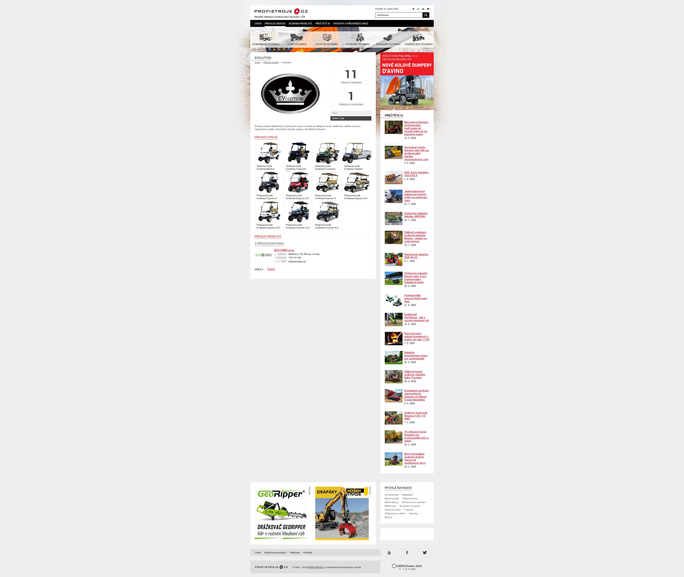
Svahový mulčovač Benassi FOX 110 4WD (416, 415)
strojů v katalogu (351, 75)
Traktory (408, 509)
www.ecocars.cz (297, 261)
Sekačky (413, 513)
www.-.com (338, 118)
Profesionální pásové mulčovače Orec (415, 298)
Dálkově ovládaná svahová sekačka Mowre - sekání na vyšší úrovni (415, 236)
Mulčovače (390, 506)
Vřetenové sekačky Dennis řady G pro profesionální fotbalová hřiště (416, 277)
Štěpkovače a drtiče (395, 513)
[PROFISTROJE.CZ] (271, 567)
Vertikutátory (392, 494)
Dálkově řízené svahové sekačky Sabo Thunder (414, 374)
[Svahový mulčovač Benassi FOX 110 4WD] (394, 418)
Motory (388, 517)
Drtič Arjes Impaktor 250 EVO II (416, 173)
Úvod (258, 23)
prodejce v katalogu (351, 97)
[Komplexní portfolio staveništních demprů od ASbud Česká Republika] (394, 395)
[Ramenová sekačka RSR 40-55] (394, 259)
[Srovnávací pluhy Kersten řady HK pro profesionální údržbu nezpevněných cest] (394, 152)
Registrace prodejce (275, 552)
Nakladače (407, 494)
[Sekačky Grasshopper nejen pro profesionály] (394, 357)
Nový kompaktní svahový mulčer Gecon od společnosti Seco (415, 458)
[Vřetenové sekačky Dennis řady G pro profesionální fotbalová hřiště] (394, 278)
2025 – (410, 567)
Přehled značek (275, 23)
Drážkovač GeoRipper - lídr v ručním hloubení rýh (416, 317)
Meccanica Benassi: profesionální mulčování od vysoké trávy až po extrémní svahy (416, 128)
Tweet (271, 269)
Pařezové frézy (393, 509)
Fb (407, 552)
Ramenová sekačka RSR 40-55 (416, 255)
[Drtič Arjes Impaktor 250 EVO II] (394, 177)
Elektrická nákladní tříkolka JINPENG (416, 214)
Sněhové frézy (409, 498)
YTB (390, 552)
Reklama (295, 552)
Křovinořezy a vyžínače (414, 502)
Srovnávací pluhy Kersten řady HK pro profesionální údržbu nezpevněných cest (416, 153)
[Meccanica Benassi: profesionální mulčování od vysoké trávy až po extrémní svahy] (394, 127)
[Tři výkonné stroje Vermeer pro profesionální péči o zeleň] (394, 437)
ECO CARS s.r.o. (284, 250)
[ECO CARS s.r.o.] (264, 255)
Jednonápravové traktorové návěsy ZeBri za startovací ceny (415, 195)
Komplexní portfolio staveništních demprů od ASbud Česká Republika (416, 395)
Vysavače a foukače (410, 506)
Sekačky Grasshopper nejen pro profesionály (416, 355)
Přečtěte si (322, 23)
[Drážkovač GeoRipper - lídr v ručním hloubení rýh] (394, 319)
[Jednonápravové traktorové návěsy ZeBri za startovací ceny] (394, 196)
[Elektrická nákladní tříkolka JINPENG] (394, 218)
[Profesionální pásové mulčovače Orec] (394, 300)
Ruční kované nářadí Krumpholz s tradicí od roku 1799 (416, 336)
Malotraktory (391, 502)
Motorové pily (392, 498)
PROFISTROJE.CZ (281, 11)
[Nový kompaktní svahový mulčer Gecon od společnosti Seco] (394, 459)
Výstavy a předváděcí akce (350, 23)
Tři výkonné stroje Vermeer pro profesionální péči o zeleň (416, 436)
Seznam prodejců (300, 23)
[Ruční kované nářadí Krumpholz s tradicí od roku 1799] (394, 338)
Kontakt (307, 552)
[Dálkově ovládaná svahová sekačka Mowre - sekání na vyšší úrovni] (394, 237)
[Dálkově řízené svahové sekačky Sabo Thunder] (394, 376)
